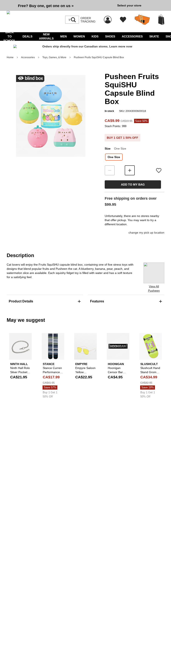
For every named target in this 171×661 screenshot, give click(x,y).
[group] (60, 5)
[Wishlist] (123, 20)
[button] (50, 116)
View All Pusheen (154, 288)
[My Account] (108, 17)
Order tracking (88, 19)
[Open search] (73, 19)
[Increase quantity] (130, 170)
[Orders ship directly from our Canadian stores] (85, 46)
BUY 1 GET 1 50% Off (122, 137)
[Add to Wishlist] (159, 170)
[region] (50, 123)
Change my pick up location (146, 232)
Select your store (129, 5)
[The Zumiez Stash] (142, 20)
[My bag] (161, 19)
